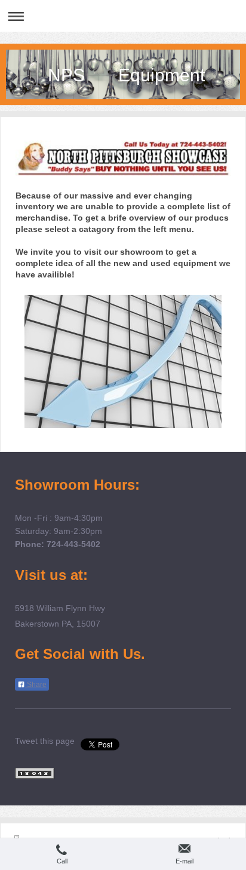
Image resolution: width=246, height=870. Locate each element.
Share (36, 684)
